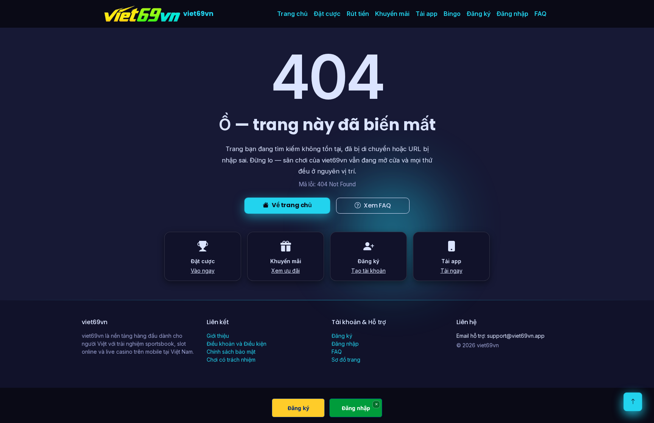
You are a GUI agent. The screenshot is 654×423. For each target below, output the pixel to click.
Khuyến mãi (392, 13)
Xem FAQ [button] (377, 205)
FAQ (540, 13)
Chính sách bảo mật (231, 351)
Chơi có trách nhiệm (231, 359)
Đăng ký (478, 13)
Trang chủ (292, 13)
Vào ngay (203, 270)
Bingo (452, 13)
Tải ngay (451, 270)
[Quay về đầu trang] (633, 402)
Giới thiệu (218, 335)
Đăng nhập (512, 13)
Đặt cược (327, 13)
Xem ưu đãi (285, 270)
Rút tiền (358, 13)
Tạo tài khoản (368, 270)
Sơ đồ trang (346, 359)
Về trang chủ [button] (292, 205)
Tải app (427, 13)
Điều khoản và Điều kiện (236, 343)
